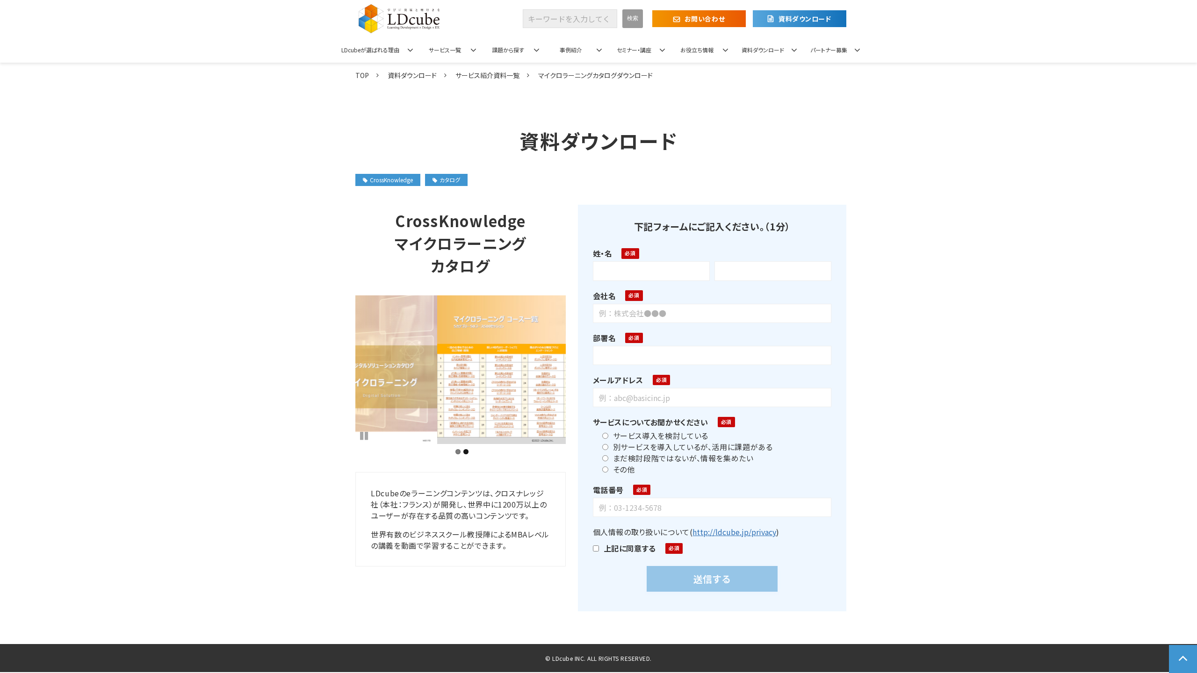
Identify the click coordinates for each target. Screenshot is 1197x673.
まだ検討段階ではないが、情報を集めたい (683, 458)
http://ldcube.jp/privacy (734, 531)
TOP (362, 75)
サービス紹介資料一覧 (487, 75)
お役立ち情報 (697, 50)
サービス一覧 (445, 50)
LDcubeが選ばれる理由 (370, 50)
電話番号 (608, 489)
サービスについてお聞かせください (650, 422)
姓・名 (603, 253)
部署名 (604, 338)
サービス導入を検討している (660, 435)
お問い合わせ (705, 18)
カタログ (450, 180)
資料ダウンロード (805, 18)
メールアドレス (618, 380)
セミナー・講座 (634, 50)
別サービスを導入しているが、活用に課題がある (693, 446)
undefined (341, 369)
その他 (624, 469)
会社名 (604, 295)
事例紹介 (571, 50)
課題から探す (508, 50)
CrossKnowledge (391, 180)
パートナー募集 (828, 50)
